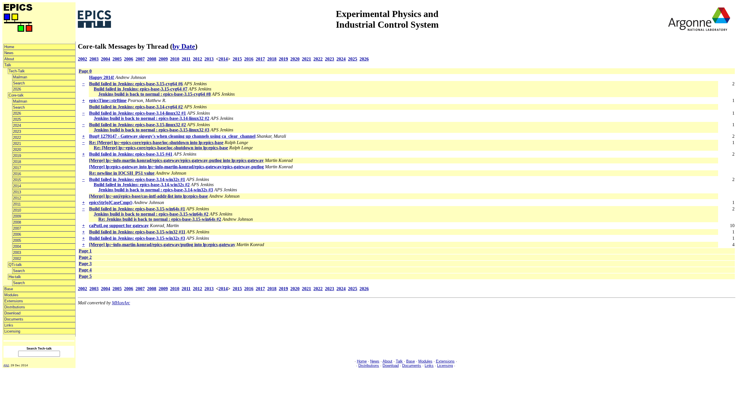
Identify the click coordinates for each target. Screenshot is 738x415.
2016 (17, 174)
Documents (13, 319)
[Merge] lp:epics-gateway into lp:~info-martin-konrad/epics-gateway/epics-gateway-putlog (176, 166)
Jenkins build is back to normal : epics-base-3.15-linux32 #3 (151, 129)
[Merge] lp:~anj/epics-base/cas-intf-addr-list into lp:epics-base (148, 196)
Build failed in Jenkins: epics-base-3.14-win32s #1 (137, 179)
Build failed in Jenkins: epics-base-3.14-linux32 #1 (137, 113)
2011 (17, 204)
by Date (183, 46)
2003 (17, 252)
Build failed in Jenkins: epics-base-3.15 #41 (130, 154)
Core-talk (16, 95)
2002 (17, 258)
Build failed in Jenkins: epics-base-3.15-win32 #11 (137, 231)
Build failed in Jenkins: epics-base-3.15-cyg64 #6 (136, 83)
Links (8, 325)
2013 (17, 192)
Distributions (14, 307)
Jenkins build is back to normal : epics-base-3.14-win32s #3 (155, 189)
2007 (17, 228)
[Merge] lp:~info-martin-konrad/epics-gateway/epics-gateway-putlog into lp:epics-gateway (176, 160)
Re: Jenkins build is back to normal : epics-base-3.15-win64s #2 (159, 219)
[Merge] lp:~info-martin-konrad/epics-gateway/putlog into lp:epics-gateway (162, 244)
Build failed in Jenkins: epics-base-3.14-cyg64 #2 (136, 106)
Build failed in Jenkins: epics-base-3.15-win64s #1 (137, 208)
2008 (17, 222)
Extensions (13, 301)
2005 (17, 240)
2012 (17, 198)
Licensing (12, 331)
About (9, 59)
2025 (17, 119)
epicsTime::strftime (108, 100)
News (9, 53)
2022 (17, 137)
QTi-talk (15, 265)
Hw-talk (15, 277)
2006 (17, 234)
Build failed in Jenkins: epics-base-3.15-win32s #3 (137, 238)
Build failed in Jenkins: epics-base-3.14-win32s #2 (142, 184)
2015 (17, 180)
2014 (17, 186)
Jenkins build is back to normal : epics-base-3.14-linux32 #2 (151, 118)
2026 (17, 89)
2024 (17, 125)
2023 (17, 131)
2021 (17, 144)
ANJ (6, 365)
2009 (17, 216)
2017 (17, 168)
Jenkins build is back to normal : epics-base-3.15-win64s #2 (151, 214)
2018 (17, 162)
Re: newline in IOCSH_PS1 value (122, 173)
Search (19, 83)
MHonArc (121, 302)
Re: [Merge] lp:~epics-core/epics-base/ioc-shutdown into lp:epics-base (156, 142)
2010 (17, 210)
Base (8, 289)
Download (12, 313)
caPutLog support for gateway (119, 225)
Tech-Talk (17, 71)
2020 (17, 150)
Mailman (20, 77)
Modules (11, 295)
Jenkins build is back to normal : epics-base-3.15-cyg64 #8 (154, 94)
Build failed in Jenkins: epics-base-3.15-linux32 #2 (137, 124)
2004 (17, 246)
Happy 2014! (101, 77)
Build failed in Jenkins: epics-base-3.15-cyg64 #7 (140, 88)
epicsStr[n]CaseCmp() (110, 202)
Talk (7, 65)
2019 (17, 156)
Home (9, 47)
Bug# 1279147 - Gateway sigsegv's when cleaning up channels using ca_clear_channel (172, 136)
